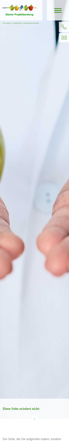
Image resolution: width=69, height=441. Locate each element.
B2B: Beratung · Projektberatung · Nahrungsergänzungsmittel (21, 23)
